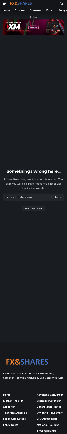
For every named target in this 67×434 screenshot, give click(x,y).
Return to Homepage (33, 208)
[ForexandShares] (21, 3)
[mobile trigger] (6, 3)
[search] (61, 3)
